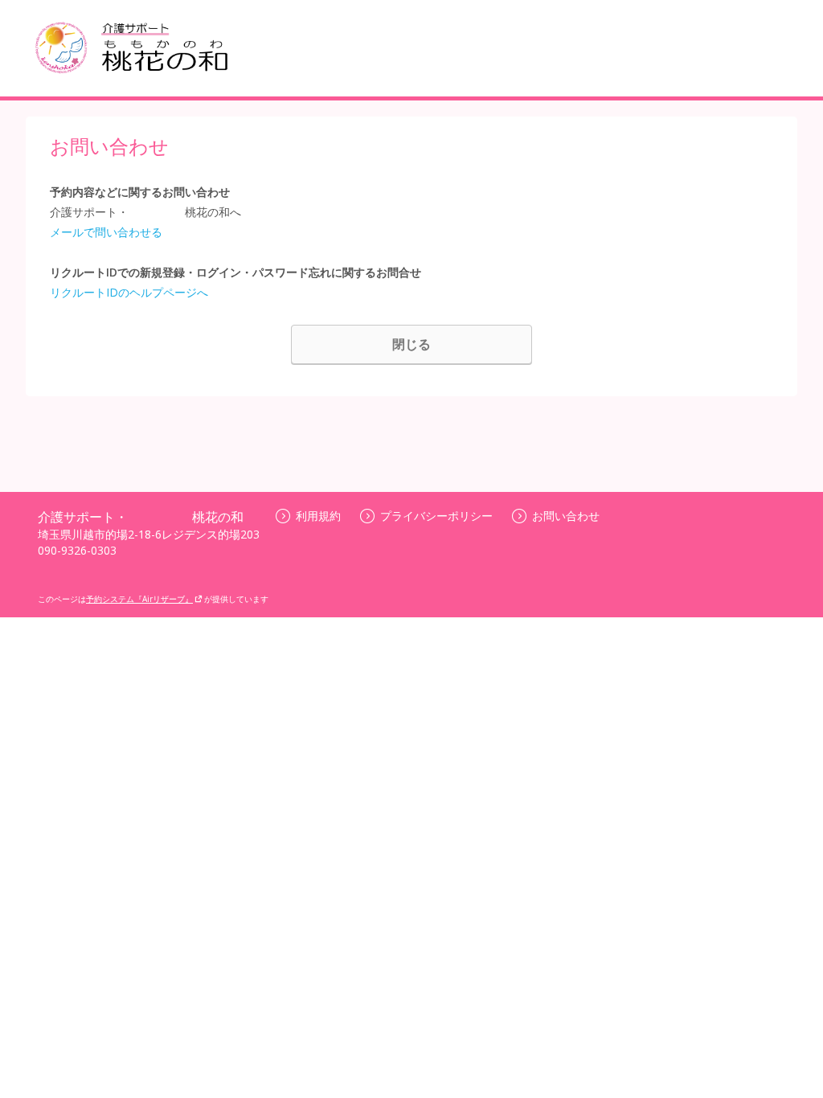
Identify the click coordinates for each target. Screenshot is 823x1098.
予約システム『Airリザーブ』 (139, 598)
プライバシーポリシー (436, 515)
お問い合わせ (566, 515)
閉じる (411, 344)
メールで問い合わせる (106, 232)
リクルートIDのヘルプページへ (129, 292)
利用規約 (318, 515)
